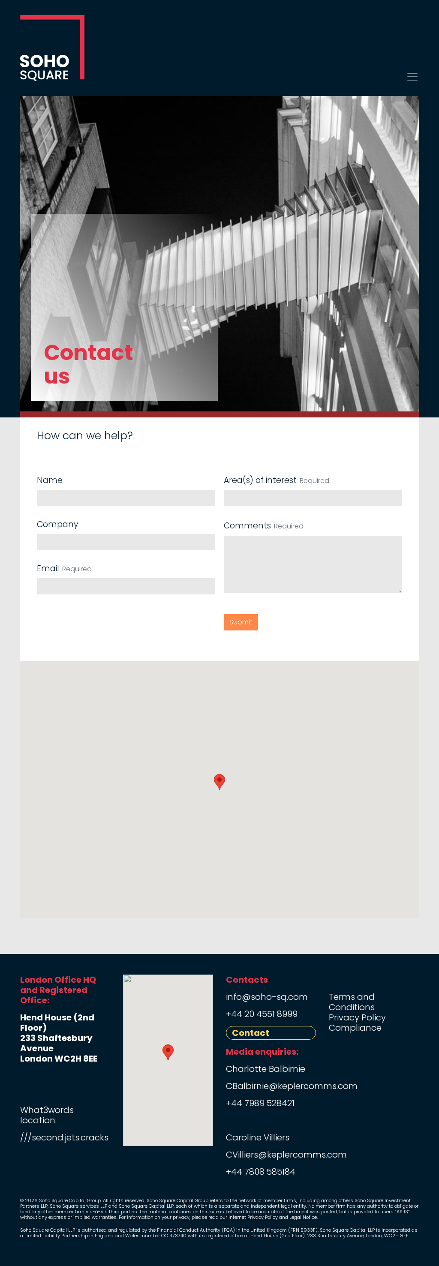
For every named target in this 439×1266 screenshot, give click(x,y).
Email (48, 568)
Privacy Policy (357, 1017)
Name (50, 480)
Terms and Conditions (352, 1002)
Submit (241, 622)
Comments (247, 525)
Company (57, 524)
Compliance (355, 1028)
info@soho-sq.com (267, 997)
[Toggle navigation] (412, 76)
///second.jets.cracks (64, 1137)
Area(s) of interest (260, 480)
